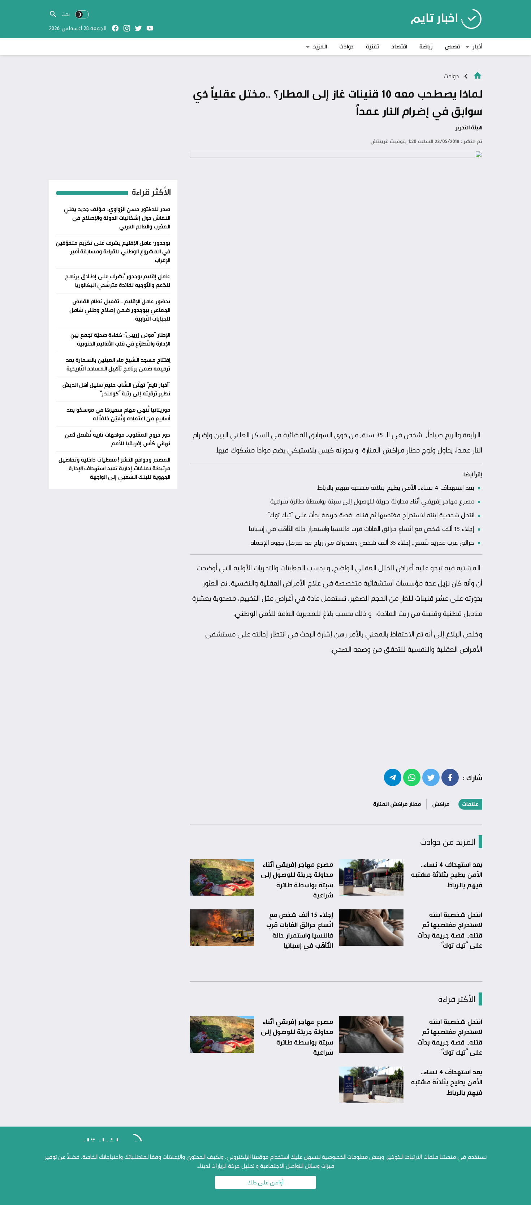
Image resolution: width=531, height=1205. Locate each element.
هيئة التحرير (469, 127)
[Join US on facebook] (115, 28)
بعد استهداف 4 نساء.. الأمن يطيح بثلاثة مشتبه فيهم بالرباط (396, 487)
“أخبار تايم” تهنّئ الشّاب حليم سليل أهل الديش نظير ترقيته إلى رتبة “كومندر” (116, 389)
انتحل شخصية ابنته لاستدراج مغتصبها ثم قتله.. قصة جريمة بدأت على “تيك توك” (371, 515)
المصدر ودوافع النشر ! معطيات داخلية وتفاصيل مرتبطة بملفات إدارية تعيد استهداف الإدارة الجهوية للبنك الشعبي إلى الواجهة (114, 468)
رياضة (426, 46)
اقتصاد (399, 46)
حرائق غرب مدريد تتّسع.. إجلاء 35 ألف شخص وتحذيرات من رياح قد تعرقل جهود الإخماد (362, 542)
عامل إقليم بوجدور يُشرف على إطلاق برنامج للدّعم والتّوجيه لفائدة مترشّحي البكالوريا (117, 280)
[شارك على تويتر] (431, 777)
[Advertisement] (336, 371)
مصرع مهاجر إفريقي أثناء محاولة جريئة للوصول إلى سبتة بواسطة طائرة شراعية (372, 501)
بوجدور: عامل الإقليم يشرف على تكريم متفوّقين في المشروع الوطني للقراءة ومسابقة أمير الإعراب (113, 251)
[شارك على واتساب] (411, 777)
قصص (452, 46)
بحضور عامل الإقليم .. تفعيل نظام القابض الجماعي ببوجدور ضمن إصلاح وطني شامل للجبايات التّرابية (119, 310)
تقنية (372, 46)
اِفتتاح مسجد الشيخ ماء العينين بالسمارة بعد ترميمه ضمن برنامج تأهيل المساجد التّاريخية (118, 364)
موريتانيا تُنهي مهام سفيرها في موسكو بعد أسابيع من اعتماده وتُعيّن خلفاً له (118, 414)
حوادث (346, 46)
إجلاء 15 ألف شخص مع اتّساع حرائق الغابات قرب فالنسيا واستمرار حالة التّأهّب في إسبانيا (361, 528)
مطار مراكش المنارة (397, 804)
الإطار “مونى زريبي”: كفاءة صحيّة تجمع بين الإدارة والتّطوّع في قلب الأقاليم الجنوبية (120, 339)
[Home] (477, 75)
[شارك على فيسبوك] (450, 777)
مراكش (440, 804)
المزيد (320, 46)
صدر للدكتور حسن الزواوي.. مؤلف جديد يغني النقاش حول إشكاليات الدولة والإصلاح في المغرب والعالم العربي (117, 218)
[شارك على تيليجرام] (392, 777)
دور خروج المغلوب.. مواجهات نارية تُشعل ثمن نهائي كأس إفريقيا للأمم (117, 439)
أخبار (477, 46)
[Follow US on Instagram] (127, 28)
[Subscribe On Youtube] (150, 28)
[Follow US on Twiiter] (138, 28)
